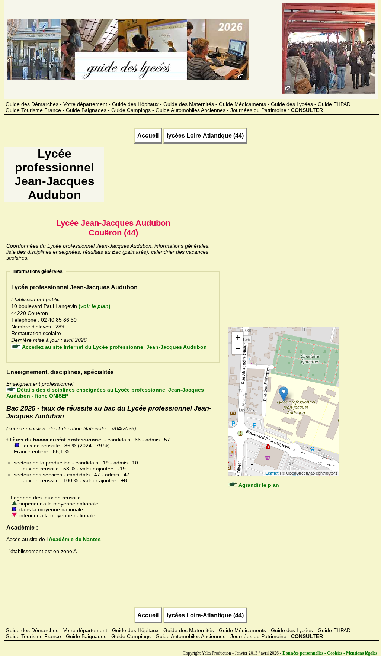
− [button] (238, 348)
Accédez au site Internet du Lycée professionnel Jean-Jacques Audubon (114, 347)
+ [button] (238, 337)
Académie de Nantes (75, 539)
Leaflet (272, 473)
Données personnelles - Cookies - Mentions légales (329, 653)
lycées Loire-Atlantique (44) (205, 135)
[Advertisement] (240, 177)
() (95, 306)
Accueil (148, 135)
